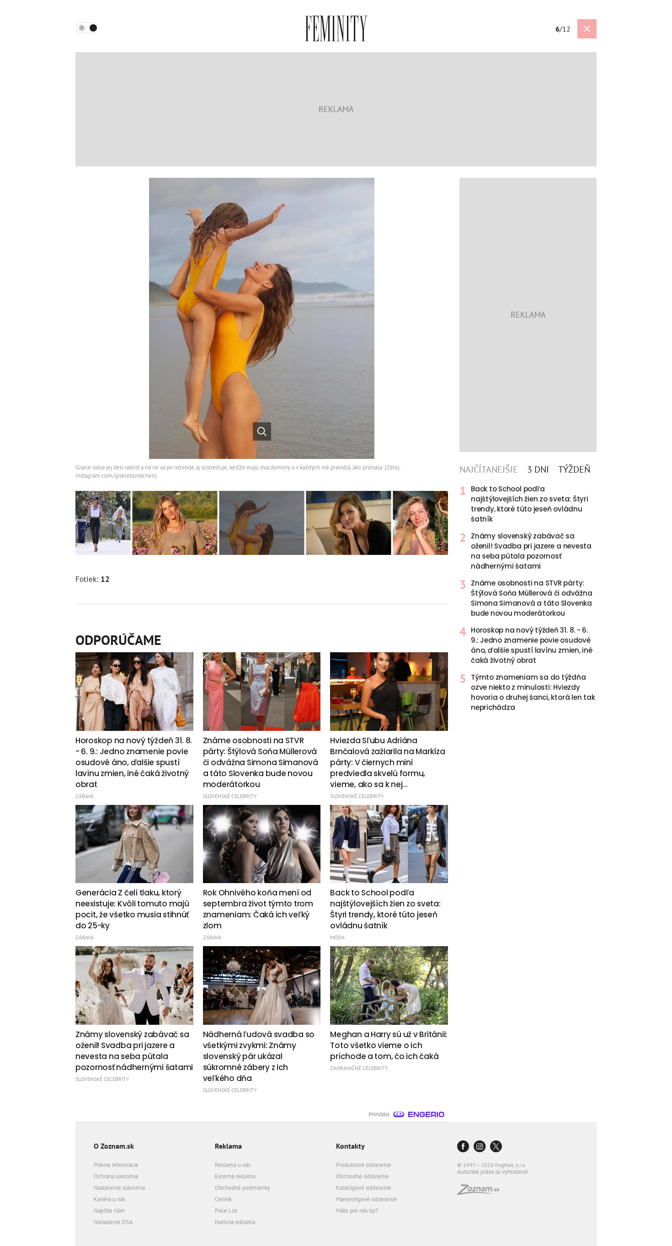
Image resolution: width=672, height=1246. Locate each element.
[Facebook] (463, 1147)
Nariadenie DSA (113, 1222)
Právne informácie (116, 1165)
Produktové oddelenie (363, 1165)
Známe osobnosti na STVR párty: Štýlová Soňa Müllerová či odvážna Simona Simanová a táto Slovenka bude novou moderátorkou (531, 598)
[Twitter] (496, 1147)
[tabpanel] (528, 598)
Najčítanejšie (488, 469)
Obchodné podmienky (242, 1188)
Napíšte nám (109, 1210)
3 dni (538, 469)
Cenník (223, 1199)
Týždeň (574, 469)
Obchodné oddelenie (362, 1176)
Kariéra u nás (109, 1199)
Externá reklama (235, 1176)
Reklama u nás (233, 1165)
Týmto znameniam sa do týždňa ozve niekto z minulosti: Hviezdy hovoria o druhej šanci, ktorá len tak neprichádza (533, 692)
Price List (226, 1210)
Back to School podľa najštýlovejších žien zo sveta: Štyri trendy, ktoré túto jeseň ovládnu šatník (529, 504)
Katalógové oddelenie (363, 1188)
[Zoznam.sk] (481, 1192)
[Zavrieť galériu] (587, 28)
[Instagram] (479, 1147)
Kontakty (350, 1145)
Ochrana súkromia (116, 1176)
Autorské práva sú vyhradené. (493, 1172)
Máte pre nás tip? (357, 1210)
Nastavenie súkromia (119, 1188)
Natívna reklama (235, 1222)
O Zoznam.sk (114, 1145)
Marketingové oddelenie (366, 1199)
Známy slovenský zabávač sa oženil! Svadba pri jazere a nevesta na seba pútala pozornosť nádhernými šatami (531, 551)
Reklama (228, 1145)
